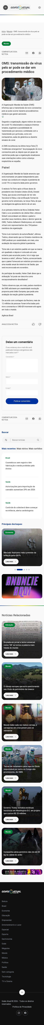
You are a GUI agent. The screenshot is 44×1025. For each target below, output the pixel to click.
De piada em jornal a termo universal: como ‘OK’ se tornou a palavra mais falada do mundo (19, 645)
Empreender (7, 920)
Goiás (4, 944)
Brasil (8, 458)
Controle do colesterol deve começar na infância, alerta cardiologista (22, 509)
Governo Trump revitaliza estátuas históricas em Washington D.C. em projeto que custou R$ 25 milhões (22, 811)
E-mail (8, 388)
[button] (15, 569)
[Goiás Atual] (20, 7)
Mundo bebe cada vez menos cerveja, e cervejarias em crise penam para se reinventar (20, 728)
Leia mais (9, 561)
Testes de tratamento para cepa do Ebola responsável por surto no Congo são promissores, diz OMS (22, 769)
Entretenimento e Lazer (11, 925)
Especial (5, 929)
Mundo (9, 31)
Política (5, 962)
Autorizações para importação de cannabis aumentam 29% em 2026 (20, 488)
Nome (8, 377)
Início (4, 31)
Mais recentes (9, 448)
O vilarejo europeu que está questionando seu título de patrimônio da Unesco (21, 687)
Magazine (6, 948)
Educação (9, 625)
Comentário (10, 357)
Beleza (4, 901)
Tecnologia (6, 977)
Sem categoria (8, 972)
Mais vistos (22, 448)
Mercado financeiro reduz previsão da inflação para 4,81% (20, 554)
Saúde (8, 482)
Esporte (5, 934)
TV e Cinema (7, 981)
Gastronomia (7, 939)
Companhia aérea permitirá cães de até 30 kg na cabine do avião (22, 853)
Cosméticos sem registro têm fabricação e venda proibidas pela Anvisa (20, 465)
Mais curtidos (35, 448)
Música (5, 958)
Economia (9, 532)
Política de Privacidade (22, 1007)
